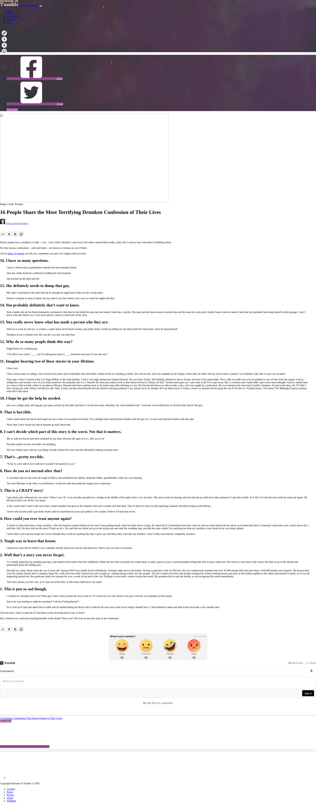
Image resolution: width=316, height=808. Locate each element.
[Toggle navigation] (41, 6)
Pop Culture (13, 16)
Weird (10, 13)
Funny (10, 10)
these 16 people (16, 253)
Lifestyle (11, 19)
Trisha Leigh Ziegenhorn (17, 223)
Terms (10, 792)
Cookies (11, 789)
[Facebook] (31, 50)
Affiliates (11, 800)
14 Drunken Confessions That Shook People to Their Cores (31, 718)
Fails (9, 22)
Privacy (10, 795)
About (10, 797)
